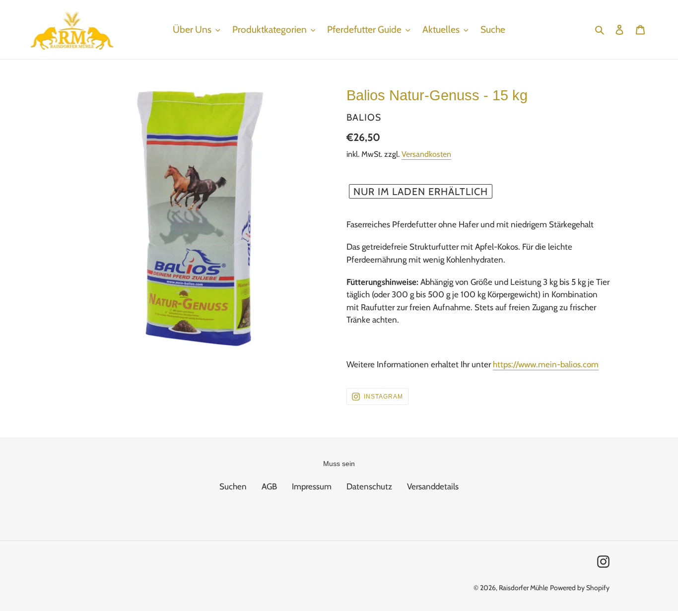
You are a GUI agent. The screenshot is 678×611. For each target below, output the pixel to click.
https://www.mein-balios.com (546, 364)
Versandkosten (426, 154)
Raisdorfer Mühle (523, 587)
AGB (269, 486)
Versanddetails (433, 486)
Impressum (312, 486)
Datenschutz (369, 486)
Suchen (233, 486)
